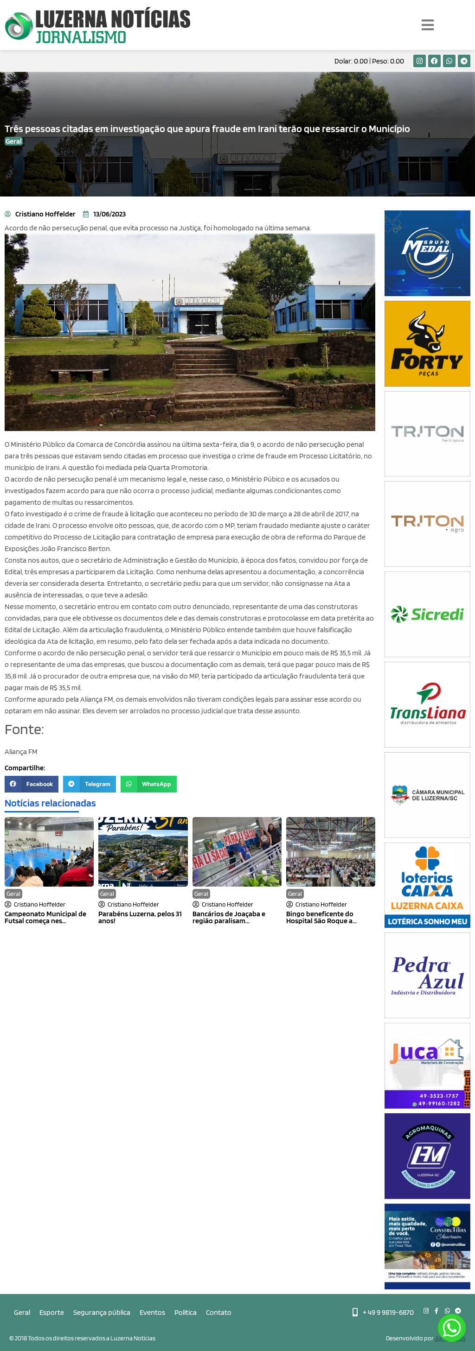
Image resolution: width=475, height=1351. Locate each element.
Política (185, 1312)
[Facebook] (434, 61)
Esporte (51, 1312)
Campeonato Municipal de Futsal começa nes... (45, 917)
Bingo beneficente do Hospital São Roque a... (321, 917)
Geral (13, 893)
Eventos (152, 1312)
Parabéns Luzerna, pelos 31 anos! (140, 917)
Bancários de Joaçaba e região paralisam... (229, 917)
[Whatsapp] (449, 61)
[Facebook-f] (437, 1311)
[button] (31, 784)
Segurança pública (101, 1312)
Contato (218, 1312)
